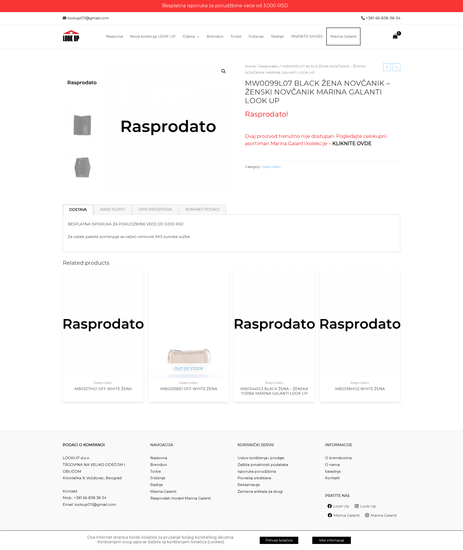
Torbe (155, 471)
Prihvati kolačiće (279, 540)
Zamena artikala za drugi (260, 491)
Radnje (156, 484)
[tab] (78, 210)
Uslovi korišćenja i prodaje (261, 458)
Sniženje (157, 478)
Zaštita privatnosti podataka (263, 464)
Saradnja (332, 471)
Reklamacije (249, 484)
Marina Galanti (163, 491)
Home (250, 66)
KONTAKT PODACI (202, 209)
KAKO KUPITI (112, 209)
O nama (332, 464)
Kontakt (332, 478)
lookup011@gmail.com (88, 18)
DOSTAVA (78, 209)
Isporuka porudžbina (257, 471)
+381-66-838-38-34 (383, 18)
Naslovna (158, 458)
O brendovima (338, 458)
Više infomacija (331, 540)
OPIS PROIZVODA (155, 209)
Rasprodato (269, 66)
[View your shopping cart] (395, 36)
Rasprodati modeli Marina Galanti (180, 498)
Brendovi (158, 464)
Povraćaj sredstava (254, 478)
